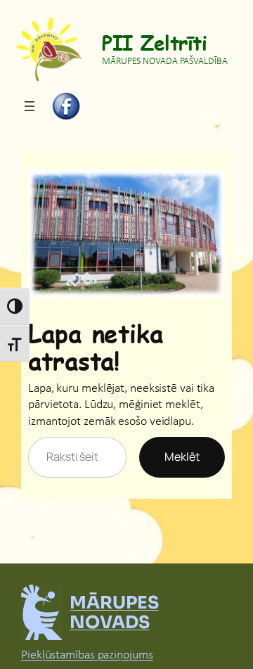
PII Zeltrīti (154, 42)
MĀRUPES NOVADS (114, 612)
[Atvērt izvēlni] (29, 106)
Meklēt (182, 456)
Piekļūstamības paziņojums (87, 655)
